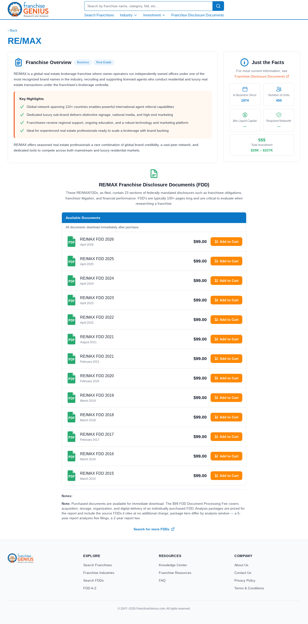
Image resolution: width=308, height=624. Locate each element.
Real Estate (103, 62)
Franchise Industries (98, 573)
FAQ (162, 580)
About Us (241, 565)
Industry (126, 15)
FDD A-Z (89, 588)
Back (12, 30)
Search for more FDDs (151, 529)
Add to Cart (229, 241)
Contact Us (242, 573)
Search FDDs (93, 580)
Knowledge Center (173, 565)
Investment (152, 15)
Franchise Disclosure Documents (197, 15)
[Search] (218, 6)
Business (83, 62)
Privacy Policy (244, 580)
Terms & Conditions (249, 588)
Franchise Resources (175, 573)
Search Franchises (99, 15)
